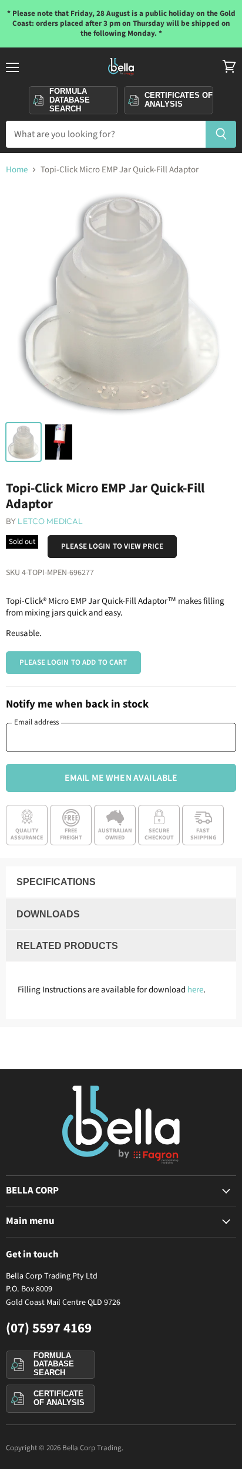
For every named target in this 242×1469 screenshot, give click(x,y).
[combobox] (105, 134)
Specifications (56, 882)
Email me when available (121, 777)
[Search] (221, 134)
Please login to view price (112, 546)
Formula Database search (69, 100)
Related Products (67, 946)
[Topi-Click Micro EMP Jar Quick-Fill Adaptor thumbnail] (23, 442)
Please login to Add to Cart (73, 662)
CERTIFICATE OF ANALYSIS (59, 1398)
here (195, 990)
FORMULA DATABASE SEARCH (53, 1364)
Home (17, 170)
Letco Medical (50, 521)
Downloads (48, 914)
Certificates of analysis (178, 99)
